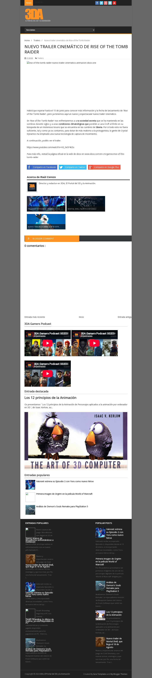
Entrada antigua (125, 317)
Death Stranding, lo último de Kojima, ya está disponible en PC (40, 621)
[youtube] (114, 3)
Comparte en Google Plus (106, 167)
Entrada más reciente (34, 317)
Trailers (40, 58)
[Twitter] (101, 3)
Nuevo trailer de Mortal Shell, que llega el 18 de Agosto (40, 566)
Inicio (81, 317)
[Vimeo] (110, 3)
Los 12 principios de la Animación (50, 397)
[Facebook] (97, 3)
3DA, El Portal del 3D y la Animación (55, 674)
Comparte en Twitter (75, 167)
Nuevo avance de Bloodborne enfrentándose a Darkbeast (39, 540)
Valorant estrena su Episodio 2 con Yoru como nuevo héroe (65, 481)
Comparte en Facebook (44, 167)
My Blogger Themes (119, 674)
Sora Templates (99, 674)
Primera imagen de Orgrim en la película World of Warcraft (64, 493)
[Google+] (105, 3)
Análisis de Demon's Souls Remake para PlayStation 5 (62, 506)
